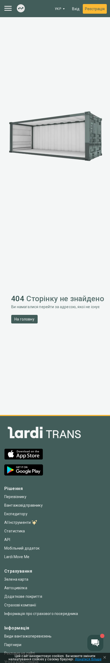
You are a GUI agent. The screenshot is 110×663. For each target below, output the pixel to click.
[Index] (21, 8)
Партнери (12, 645)
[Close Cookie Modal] (104, 658)
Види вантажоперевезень (28, 636)
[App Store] (23, 454)
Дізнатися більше (88, 659)
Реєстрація (95, 9)
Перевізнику (15, 497)
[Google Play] (23, 470)
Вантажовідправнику (23, 505)
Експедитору (16, 514)
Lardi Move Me (16, 557)
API (7, 539)
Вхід (76, 9)
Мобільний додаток (22, 548)
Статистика (14, 531)
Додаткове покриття (23, 596)
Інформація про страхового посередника (41, 614)
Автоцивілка (15, 588)
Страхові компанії (20, 605)
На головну (24, 319)
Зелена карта (16, 579)
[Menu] (8, 8)
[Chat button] (95, 643)
